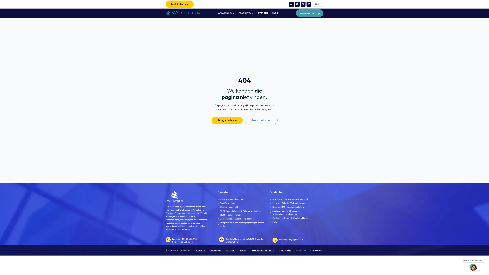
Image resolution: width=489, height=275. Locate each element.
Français (307, 250)
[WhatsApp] (291, 4)
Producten (245, 13)
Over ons (263, 13)
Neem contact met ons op (263, 250)
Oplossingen (225, 13)
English (299, 250)
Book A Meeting (179, 4)
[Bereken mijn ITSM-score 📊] (473, 267)
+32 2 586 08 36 (185, 241)
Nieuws (243, 250)
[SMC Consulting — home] (183, 13)
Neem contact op (310, 13)
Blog (275, 13)
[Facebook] (297, 4)
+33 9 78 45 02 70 (189, 239)
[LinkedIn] (309, 4)
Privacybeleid (285, 250)
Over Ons (200, 250)
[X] (303, 4)
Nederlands (318, 250)
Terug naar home (227, 120)
